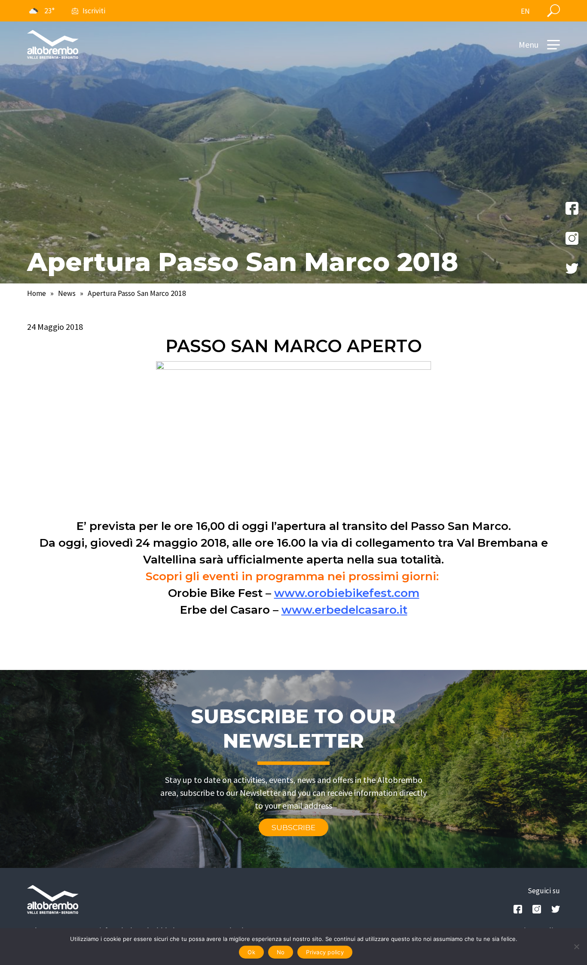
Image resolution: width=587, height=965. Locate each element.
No (281, 952)
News (67, 293)
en (525, 11)
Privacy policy (325, 952)
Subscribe (293, 827)
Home (36, 293)
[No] (576, 946)
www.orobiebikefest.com (346, 593)
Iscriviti (94, 10)
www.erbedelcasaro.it (344, 610)
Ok (251, 952)
